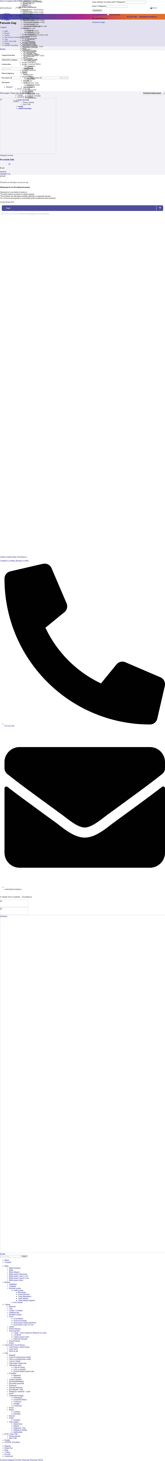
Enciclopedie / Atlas (30, 53)
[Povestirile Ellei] (28, 153)
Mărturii (30, 92)
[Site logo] (6, 8)
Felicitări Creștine (15, 1315)
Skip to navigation (6, 1)
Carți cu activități (33, 33)
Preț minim (5, 78)
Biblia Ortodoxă (14, 1268)
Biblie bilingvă (14, 1272)
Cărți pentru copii (29, 28)
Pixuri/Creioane (28, 3)
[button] (5, 174)
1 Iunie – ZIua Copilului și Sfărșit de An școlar (29, 1333)
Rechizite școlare (15, 1288)
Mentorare (31, 39)
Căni (10, 1308)
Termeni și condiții (52, 893)
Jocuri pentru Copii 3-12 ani (23, 1325)
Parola (99, 6)
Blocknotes (22, 1292)
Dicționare (26, 49)
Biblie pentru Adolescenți (18, 1274)
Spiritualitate (31, 98)
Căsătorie (30, 77)
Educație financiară (29, 51)
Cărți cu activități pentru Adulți (34, 22)
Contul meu (8, 1456)
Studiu (25, 83)
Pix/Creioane (18, 1302)
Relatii (25, 74)
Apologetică (31, 62)
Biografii (26, 18)
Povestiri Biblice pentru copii (37, 35)
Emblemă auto (14, 1313)
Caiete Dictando (23, 1294)
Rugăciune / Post (33, 94)
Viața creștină (27, 87)
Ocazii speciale (14, 1331)
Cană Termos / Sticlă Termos (33, 10)
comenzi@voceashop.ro (148, 17)
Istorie (25, 57)
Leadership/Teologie (30, 60)
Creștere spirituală (29, 43)
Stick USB (27, 104)
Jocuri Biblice (18, 1319)
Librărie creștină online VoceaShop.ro (13, 557)
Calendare (12, 1286)
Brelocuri (12, 1306)
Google (102, 22)
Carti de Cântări (28, 24)
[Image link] (14, 906)
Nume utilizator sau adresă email (108, 2)
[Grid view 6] (138, 93)
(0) (9, 164)
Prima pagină (5, 93)
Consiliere (26, 37)
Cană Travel (27, 12)
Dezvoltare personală (30, 47)
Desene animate (28, 102)
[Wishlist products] (148, 8)
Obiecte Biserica (15, 1329)
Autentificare (97, 10)
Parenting (30, 79)
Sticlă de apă (27, 14)
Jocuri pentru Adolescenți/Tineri (24, 1323)
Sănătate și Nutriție (34, 96)
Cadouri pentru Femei (21, 1337)
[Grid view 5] (133, 93)
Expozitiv (30, 85)
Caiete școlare (18, 1290)
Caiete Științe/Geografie (26, 1300)
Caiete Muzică (23, 1298)
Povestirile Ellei (7, 159)
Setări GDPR (114, 893)
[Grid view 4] (129, 93)
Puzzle (25, 5)
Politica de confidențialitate (71, 893)
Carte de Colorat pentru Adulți (33, 20)
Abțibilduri (13, 1284)
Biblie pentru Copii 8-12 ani (19, 1278)
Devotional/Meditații (30, 45)
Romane (26, 81)
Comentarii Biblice (34, 64)
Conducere (31, 66)
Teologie (30, 68)
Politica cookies (88, 893)
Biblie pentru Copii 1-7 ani (18, 1276)
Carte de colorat (33, 31)
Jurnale (11, 1327)
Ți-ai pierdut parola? (99, 15)
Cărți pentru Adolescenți (31, 26)
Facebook (96, 22)
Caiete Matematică (24, 1296)
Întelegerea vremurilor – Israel (33, 55)
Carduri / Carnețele (15, 1310)
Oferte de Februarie (34, 1)
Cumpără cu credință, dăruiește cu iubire (14, 561)
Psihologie (31, 41)
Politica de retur (101, 893)
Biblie (11, 1270)
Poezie (25, 72)
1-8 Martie (17, 1335)
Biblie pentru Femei (16, 1280)
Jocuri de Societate (20, 1321)
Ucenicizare (31, 70)
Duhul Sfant (31, 90)
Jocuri (11, 1317)
